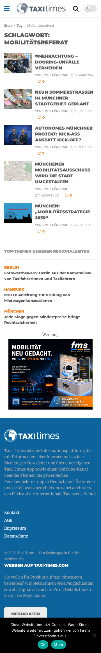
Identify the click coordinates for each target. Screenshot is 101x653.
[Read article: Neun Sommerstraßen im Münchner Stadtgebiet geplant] (18, 99)
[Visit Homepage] (41, 8)
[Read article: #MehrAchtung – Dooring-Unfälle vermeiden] (18, 63)
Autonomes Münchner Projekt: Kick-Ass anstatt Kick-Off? (64, 134)
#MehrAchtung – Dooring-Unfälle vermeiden (57, 62)
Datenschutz (16, 536)
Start (8, 25)
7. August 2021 (48, 195)
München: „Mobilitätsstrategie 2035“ (62, 211)
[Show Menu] (7, 8)
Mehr (58, 644)
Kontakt (11, 512)
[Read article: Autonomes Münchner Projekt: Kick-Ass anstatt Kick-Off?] (18, 135)
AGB (8, 520)
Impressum (15, 528)
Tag (19, 25)
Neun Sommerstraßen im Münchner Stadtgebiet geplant (64, 98)
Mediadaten (25, 613)
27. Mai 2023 (83, 147)
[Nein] (94, 635)
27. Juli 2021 (82, 225)
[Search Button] (76, 8)
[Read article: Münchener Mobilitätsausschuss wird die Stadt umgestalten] (18, 171)
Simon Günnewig (55, 75)
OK (43, 644)
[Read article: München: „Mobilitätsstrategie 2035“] (18, 213)
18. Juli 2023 (83, 111)
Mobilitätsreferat (40, 25)
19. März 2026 (84, 75)
